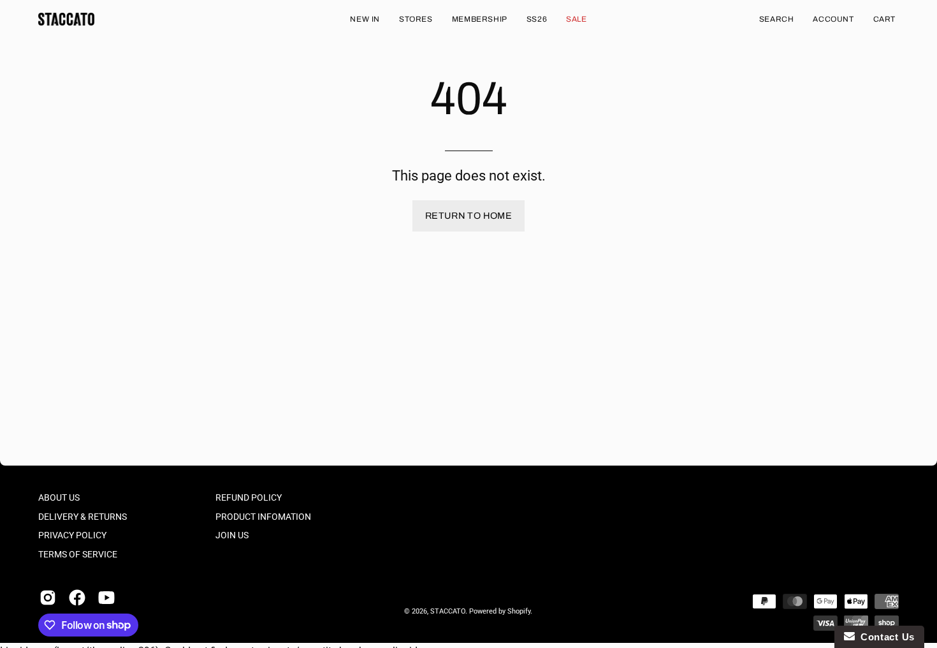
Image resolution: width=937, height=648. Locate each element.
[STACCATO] (67, 19)
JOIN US (232, 535)
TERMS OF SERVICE (77, 554)
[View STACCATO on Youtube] (106, 597)
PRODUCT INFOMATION (263, 517)
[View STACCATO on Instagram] (47, 597)
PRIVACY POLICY (72, 535)
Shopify (518, 611)
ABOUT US (59, 497)
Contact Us (885, 636)
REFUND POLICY (248, 497)
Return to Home (468, 215)
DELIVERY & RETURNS (82, 517)
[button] (777, 19)
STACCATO (447, 611)
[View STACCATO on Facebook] (77, 597)
